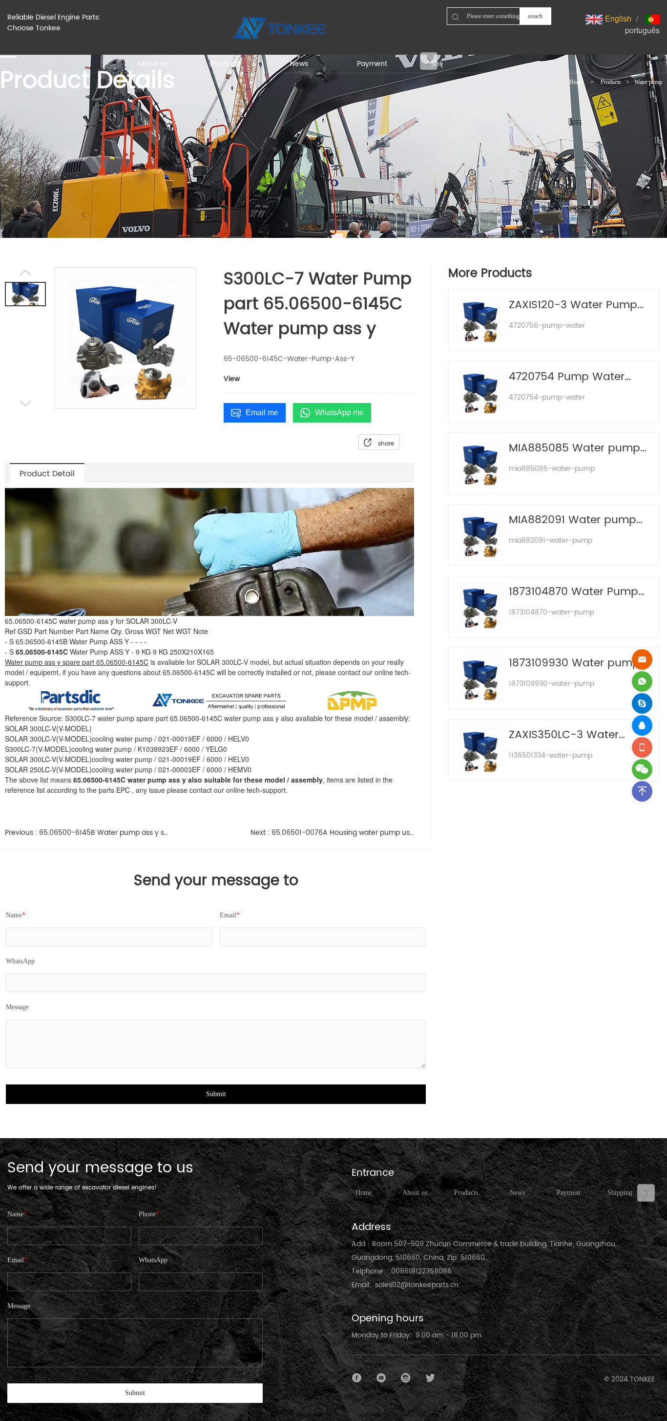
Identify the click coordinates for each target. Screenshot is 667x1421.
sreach (535, 16)
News (517, 1192)
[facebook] (357, 1378)
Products (611, 82)
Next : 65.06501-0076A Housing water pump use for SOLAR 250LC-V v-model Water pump (332, 832)
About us (414, 1192)
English (617, 18)
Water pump (648, 82)
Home (576, 82)
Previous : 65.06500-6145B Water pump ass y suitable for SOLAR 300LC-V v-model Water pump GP (86, 832)
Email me (262, 412)
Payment (569, 1192)
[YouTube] (381, 1378)
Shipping (619, 1192)
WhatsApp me (339, 412)
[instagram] (406, 1378)
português (642, 30)
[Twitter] (430, 1378)
